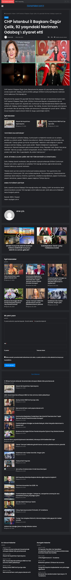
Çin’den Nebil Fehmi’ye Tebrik (26, 502)
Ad (5, 343)
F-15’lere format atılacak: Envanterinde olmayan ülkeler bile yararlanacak (29, 381)
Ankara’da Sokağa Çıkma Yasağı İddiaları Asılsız (20, 526)
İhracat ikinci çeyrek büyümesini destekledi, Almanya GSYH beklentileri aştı (29, 439)
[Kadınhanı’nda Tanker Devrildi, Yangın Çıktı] (57, 293)
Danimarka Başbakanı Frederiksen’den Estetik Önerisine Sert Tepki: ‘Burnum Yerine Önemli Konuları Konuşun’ (34, 279)
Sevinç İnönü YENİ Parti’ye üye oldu (27, 400)
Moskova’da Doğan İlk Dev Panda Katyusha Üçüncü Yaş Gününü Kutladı (13, 302)
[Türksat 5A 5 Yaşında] (9, 463)
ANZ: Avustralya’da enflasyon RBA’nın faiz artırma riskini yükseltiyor (34, 1)
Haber (14, 13)
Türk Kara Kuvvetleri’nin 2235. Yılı (27, 485)
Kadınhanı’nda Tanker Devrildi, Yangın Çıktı (55, 301)
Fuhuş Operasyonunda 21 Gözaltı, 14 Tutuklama (32, 510)
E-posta (7, 350)
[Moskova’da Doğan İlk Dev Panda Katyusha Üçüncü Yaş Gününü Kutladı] (13, 293)
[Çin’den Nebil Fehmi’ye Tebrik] (9, 504)
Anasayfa (8, 13)
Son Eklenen (35, 374)
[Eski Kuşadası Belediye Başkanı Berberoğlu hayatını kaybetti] (9, 479)
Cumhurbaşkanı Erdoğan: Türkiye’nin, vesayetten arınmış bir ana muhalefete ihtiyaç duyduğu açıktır (37, 495)
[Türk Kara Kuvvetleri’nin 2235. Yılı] (9, 488)
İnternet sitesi (41, 350)
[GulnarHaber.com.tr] (35, 6)
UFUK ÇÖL (10, 37)
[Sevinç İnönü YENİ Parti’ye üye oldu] (42, 123)
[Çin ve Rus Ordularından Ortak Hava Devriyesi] (9, 471)
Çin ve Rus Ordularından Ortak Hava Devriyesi (31, 469)
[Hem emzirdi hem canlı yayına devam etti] (13, 269)
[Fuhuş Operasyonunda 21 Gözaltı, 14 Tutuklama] (9, 512)
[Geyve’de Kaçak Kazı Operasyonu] (9, 124)
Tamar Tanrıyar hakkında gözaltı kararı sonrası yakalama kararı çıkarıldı (34, 302)
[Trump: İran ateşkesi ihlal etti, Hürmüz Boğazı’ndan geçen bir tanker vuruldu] (9, 520)
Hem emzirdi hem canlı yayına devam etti (12, 277)
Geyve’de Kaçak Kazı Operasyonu (27, 386)
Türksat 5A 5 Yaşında (23, 461)
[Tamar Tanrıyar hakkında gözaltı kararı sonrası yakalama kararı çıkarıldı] (35, 293)
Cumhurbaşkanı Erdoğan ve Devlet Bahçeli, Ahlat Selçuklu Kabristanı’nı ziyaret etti (57, 280)
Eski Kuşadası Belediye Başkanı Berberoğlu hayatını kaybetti (36, 477)
